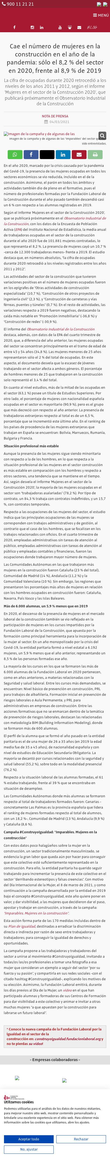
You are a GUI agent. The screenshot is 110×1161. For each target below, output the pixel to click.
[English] (105, 4)
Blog (92, 28)
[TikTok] (51, 27)
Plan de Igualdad (21, 926)
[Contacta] (79, 27)
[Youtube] (60, 27)
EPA (18, 230)
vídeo (67, 990)
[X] (23, 27)
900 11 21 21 (20, 4)
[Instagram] (32, 27)
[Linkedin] (41, 27)
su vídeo (35, 1043)
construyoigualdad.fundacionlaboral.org (68, 1039)
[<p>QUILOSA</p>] (78, 1080)
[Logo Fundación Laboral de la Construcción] (27, 15)
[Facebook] (14, 27)
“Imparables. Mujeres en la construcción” (36, 913)
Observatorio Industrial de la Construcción (61, 329)
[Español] (99, 4)
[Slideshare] (69, 27)
